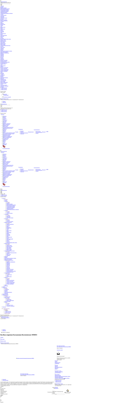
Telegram (3, 101)
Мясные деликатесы (10, 224)
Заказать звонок (7, 313)
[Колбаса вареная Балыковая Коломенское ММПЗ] (27, 358)
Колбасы (8, 203)
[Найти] (1, 5)
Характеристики (5, 380)
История (56, 365)
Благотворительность (58, 367)
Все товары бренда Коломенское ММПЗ (27, 374)
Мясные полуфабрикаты (11, 261)
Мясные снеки (9, 245)
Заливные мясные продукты (11, 252)
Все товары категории (24, 373)
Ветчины (8, 220)
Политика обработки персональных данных (62, 376)
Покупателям (9, 299)
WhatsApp (4, 102)
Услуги (8, 304)
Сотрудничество (7, 296)
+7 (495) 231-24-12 (4, 87)
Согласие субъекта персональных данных (62, 378)
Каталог (6, 200)
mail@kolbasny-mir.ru (4, 98)
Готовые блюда (9, 274)
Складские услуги (58, 370)
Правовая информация (59, 377)
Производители (57, 362)
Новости (56, 366)
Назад (7, 199)
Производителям (58, 375)
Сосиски (8, 212)
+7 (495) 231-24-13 (3, 89)
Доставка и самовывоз (59, 371)
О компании (7, 289)
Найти (2, 395)
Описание (4, 379)
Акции (56, 361)
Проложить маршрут (6, 317)
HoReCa (8, 279)
